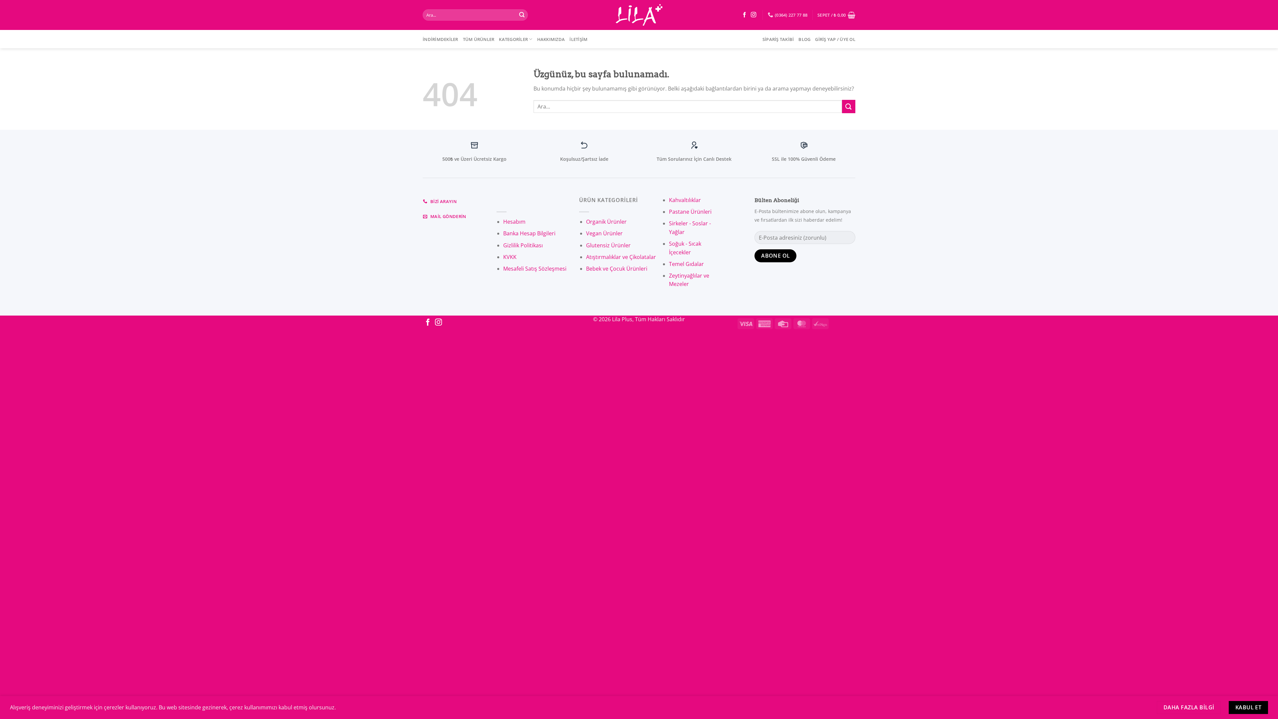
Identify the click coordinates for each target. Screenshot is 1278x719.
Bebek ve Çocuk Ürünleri (616, 268)
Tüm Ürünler (479, 39)
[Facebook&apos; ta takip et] (744, 15)
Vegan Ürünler (604, 233)
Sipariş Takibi (778, 39)
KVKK (510, 257)
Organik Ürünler (606, 221)
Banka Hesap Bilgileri (529, 233)
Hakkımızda (551, 39)
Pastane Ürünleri (690, 211)
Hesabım (514, 221)
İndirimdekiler (440, 39)
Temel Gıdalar (686, 264)
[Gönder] (522, 15)
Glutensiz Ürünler (608, 245)
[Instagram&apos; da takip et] (753, 15)
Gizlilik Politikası (523, 245)
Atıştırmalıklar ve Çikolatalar (621, 257)
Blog (804, 39)
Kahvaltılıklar (685, 200)
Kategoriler (513, 39)
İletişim (578, 39)
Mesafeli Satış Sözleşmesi (534, 268)
